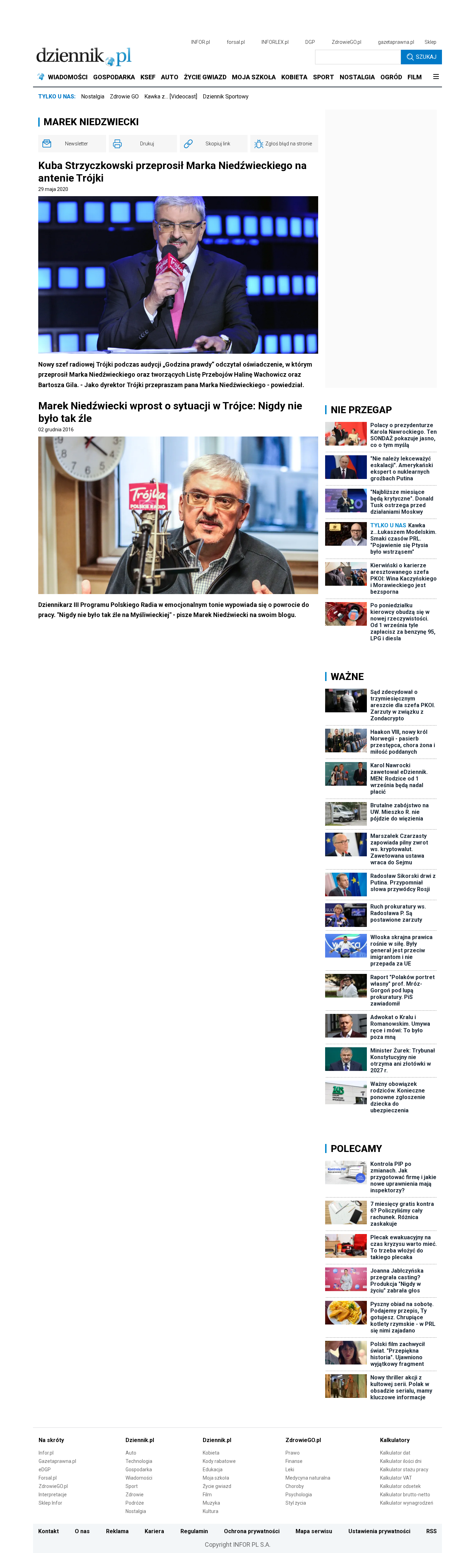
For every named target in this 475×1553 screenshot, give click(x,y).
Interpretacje (53, 1494)
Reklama (117, 1531)
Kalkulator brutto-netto (405, 1494)
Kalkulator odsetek (400, 1486)
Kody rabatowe (219, 1461)
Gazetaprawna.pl (57, 1461)
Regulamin (194, 1531)
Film (207, 1494)
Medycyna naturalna (307, 1478)
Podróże (135, 1503)
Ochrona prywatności (252, 1531)
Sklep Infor (50, 1503)
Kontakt (48, 1531)
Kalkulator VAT (396, 1478)
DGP (310, 42)
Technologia (139, 1461)
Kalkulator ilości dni (400, 1461)
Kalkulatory (395, 1440)
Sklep (430, 42)
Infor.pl (46, 1453)
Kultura (210, 1511)
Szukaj (426, 57)
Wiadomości (139, 1478)
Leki (289, 1469)
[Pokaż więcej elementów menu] (436, 77)
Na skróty (51, 1440)
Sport (132, 1486)
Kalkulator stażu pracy (404, 1469)
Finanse (294, 1461)
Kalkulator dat (395, 1453)
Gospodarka (139, 1469)
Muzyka (211, 1503)
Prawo (292, 1453)
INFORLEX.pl (275, 42)
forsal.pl (236, 42)
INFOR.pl (200, 42)
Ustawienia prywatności (379, 1531)
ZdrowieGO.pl (346, 42)
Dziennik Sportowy (226, 96)
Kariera (154, 1531)
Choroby (294, 1486)
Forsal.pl (48, 1478)
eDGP (45, 1469)
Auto (131, 1453)
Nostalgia (92, 96)
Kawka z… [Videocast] (170, 96)
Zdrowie (135, 1494)
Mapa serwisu (314, 1531)
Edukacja (213, 1469)
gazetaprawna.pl (396, 42)
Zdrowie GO (124, 96)
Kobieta (211, 1453)
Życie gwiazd (217, 1486)
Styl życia (295, 1503)
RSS (431, 1531)
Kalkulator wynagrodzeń (406, 1503)
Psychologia (298, 1494)
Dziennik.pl (140, 1440)
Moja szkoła (216, 1478)
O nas (82, 1531)
